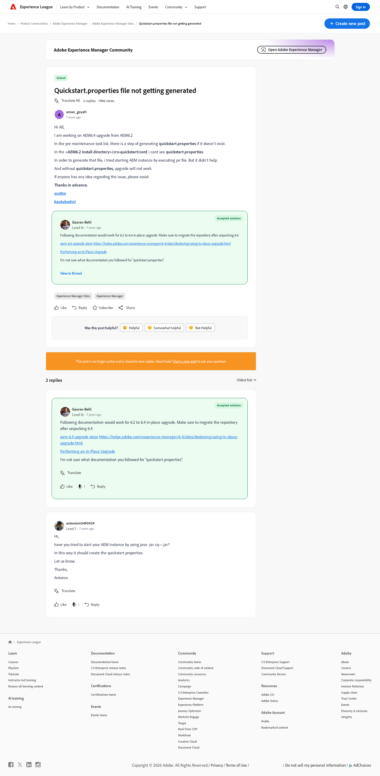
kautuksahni (65, 201)
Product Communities (34, 23)
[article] (150, 448)
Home (12, 23)
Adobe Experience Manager (70, 23)
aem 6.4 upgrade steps (76, 243)
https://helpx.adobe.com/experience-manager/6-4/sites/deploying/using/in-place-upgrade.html (162, 243)
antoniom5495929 (80, 523)
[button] (347, 23)
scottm (60, 193)
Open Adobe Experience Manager (295, 49)
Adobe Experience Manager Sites (113, 23)
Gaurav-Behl (82, 222)
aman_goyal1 (76, 112)
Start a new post (184, 361)
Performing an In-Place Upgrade (83, 251)
